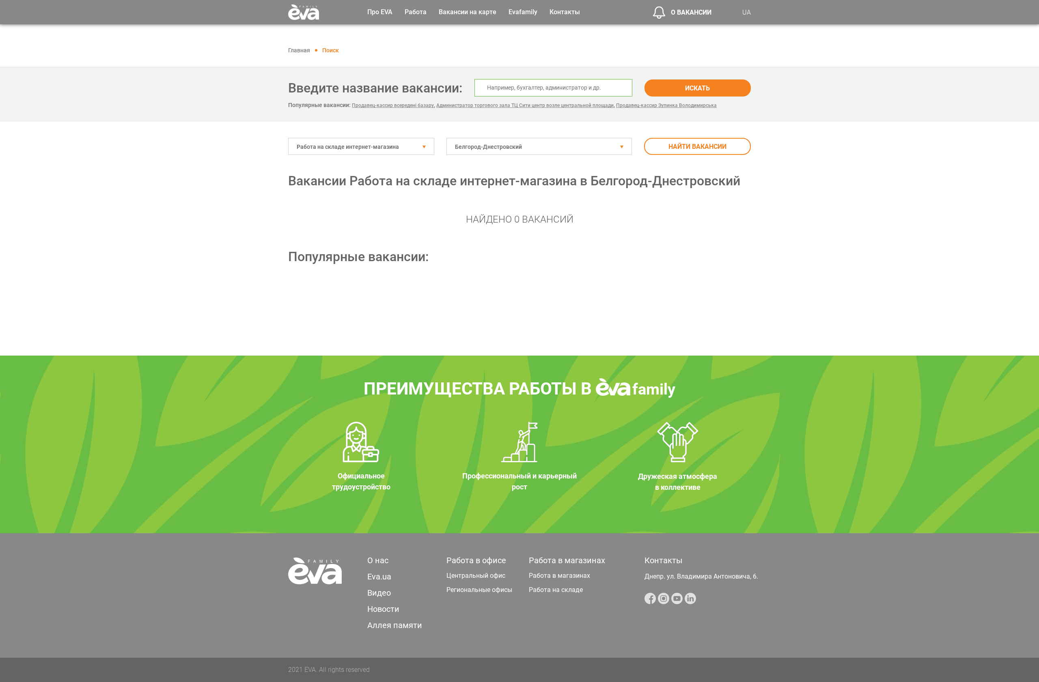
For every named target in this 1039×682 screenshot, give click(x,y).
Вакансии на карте (467, 12)
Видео (379, 593)
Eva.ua (379, 576)
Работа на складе (556, 590)
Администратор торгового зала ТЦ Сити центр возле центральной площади (525, 105)
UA (746, 12)
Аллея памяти (394, 625)
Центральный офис (475, 575)
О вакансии (691, 12)
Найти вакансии (697, 146)
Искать (697, 88)
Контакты (565, 12)
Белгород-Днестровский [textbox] (488, 147)
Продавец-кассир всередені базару (393, 105)
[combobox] (361, 146)
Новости (383, 609)
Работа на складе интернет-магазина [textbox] (348, 147)
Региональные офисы (479, 590)
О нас (377, 560)
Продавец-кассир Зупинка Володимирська (666, 105)
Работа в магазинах (559, 575)
